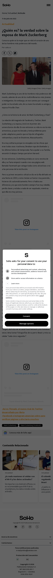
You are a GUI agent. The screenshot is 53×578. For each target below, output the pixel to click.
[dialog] (26, 289)
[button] (26, 283)
